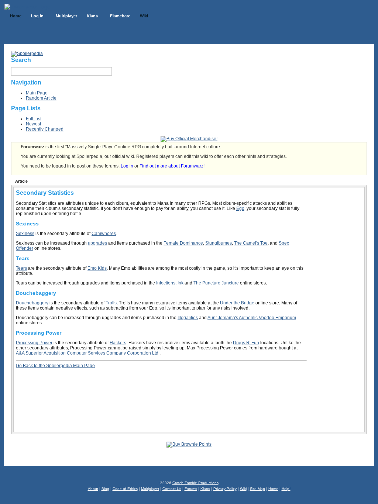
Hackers (118, 342)
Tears (21, 268)
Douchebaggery (32, 302)
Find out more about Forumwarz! (172, 166)
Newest (33, 124)
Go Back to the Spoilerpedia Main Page (55, 365)
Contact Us (171, 489)
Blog (105, 489)
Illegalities (188, 317)
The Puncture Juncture (216, 283)
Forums (191, 489)
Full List (33, 118)
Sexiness (25, 233)
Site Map (257, 489)
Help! (286, 489)
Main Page (37, 93)
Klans (205, 489)
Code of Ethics (125, 489)
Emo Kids (97, 268)
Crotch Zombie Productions (195, 483)
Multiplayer (150, 489)
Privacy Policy (225, 489)
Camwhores (104, 233)
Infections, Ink (169, 283)
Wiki (243, 489)
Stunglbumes (218, 243)
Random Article (41, 98)
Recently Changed (44, 129)
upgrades (97, 243)
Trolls (111, 302)
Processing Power (34, 342)
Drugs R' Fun (246, 342)
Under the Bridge (237, 302)
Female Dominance (183, 243)
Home (273, 489)
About (93, 489)
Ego (240, 208)
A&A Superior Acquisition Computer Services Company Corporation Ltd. (87, 353)
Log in (127, 166)
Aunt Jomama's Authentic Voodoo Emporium (251, 317)
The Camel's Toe (251, 243)
